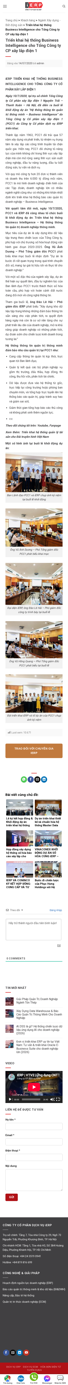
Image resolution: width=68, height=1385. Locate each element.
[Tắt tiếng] (52, 1099)
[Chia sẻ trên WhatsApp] (24, 779)
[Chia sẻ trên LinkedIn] (44, 779)
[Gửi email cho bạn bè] (37, 779)
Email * (9, 1135)
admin (40, 63)
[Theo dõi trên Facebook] (6, 1353)
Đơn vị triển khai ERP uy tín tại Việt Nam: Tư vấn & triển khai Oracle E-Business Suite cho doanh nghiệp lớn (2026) (37, 1047)
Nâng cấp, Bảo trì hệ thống (18, 1295)
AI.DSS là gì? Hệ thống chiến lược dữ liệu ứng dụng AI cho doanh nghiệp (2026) (39, 1030)
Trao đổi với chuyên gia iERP (34, 750)
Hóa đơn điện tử (50, 1367)
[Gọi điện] (33, 1377)
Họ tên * (10, 1119)
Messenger (47, 1383)
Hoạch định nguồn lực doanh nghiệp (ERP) (28, 1283)
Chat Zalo (21, 1383)
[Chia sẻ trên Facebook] (31, 779)
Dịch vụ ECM (30, 1367)
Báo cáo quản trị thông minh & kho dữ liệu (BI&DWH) (34, 1289)
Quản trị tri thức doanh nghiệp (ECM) (24, 1301)
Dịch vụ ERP (13, 1367)
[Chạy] (10, 1099)
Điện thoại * (12, 1150)
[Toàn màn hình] (58, 1099)
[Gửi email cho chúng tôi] (13, 1353)
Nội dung (11, 1166)
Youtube (42, 425)
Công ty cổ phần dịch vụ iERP (34, 6)
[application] (34, 1087)
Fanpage (55, 425)
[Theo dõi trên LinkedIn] (20, 1353)
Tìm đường (7, 1383)
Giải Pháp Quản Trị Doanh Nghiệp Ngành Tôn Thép (37, 1000)
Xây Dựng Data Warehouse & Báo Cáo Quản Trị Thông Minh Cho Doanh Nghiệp (39, 1014)
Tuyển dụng (34, 1370)
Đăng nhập (55, 910)
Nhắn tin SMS (60, 1383)
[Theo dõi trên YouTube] (26, 1353)
